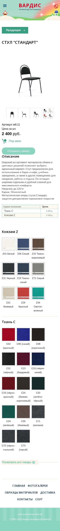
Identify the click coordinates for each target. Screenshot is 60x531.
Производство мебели (30, 7)
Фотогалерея (38, 486)
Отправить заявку (19, 151)
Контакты (25, 499)
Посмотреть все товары (16, 462)
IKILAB (39, 514)
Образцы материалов (21, 492)
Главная (18, 486)
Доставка (47, 492)
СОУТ (39, 499)
